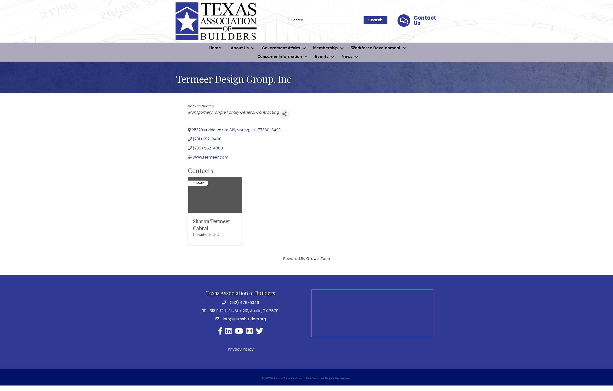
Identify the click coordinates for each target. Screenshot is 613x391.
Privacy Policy (241, 349)
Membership (325, 48)
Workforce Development (376, 48)
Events (322, 56)
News (347, 56)
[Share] (284, 114)
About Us (240, 48)
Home (215, 48)
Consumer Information (279, 56)
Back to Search (201, 106)
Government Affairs (281, 48)
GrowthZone (318, 258)
